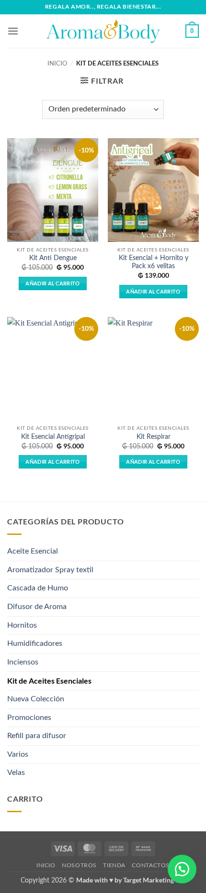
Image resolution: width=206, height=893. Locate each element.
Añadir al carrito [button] (52, 283)
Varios (17, 754)
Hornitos (22, 625)
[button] (13, 31)
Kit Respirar (154, 437)
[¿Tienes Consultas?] (182, 869)
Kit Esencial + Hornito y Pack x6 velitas (153, 262)
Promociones (29, 717)
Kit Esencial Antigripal (53, 437)
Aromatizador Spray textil (50, 570)
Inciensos (22, 662)
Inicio (57, 63)
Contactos (151, 865)
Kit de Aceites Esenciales (49, 680)
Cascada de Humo (37, 588)
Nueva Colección (35, 699)
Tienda (114, 865)
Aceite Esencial (32, 551)
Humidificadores (34, 643)
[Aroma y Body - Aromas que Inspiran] (103, 31)
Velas (16, 772)
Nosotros (79, 865)
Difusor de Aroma (37, 606)
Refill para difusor (36, 736)
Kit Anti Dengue (53, 258)
